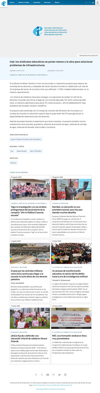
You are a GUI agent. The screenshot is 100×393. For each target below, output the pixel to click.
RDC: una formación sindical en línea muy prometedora (71, 329)
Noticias (13, 163)
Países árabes (22, 151)
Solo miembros (97, 2)
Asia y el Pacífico (36, 151)
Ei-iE (3, 4)
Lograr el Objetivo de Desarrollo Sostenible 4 (26, 139)
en (86, 3)
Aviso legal (39, 389)
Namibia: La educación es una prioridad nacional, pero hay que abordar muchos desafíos (71, 206)
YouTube (47, 374)
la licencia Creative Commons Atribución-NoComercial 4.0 (52, 385)
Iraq (12, 151)
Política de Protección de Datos (54, 389)
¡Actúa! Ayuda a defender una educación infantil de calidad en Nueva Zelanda (30, 333)
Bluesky (59, 374)
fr (89, 3)
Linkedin (65, 374)
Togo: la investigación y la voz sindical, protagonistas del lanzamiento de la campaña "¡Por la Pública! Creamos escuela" (30, 206)
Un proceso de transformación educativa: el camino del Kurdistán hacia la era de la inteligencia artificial (71, 270)
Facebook (36, 374)
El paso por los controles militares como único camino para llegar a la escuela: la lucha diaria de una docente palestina (30, 270)
